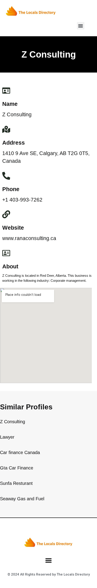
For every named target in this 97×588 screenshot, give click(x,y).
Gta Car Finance (16, 467)
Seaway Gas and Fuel (22, 498)
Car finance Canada (20, 452)
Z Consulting (12, 421)
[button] (80, 25)
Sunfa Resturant (16, 483)
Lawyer (7, 437)
